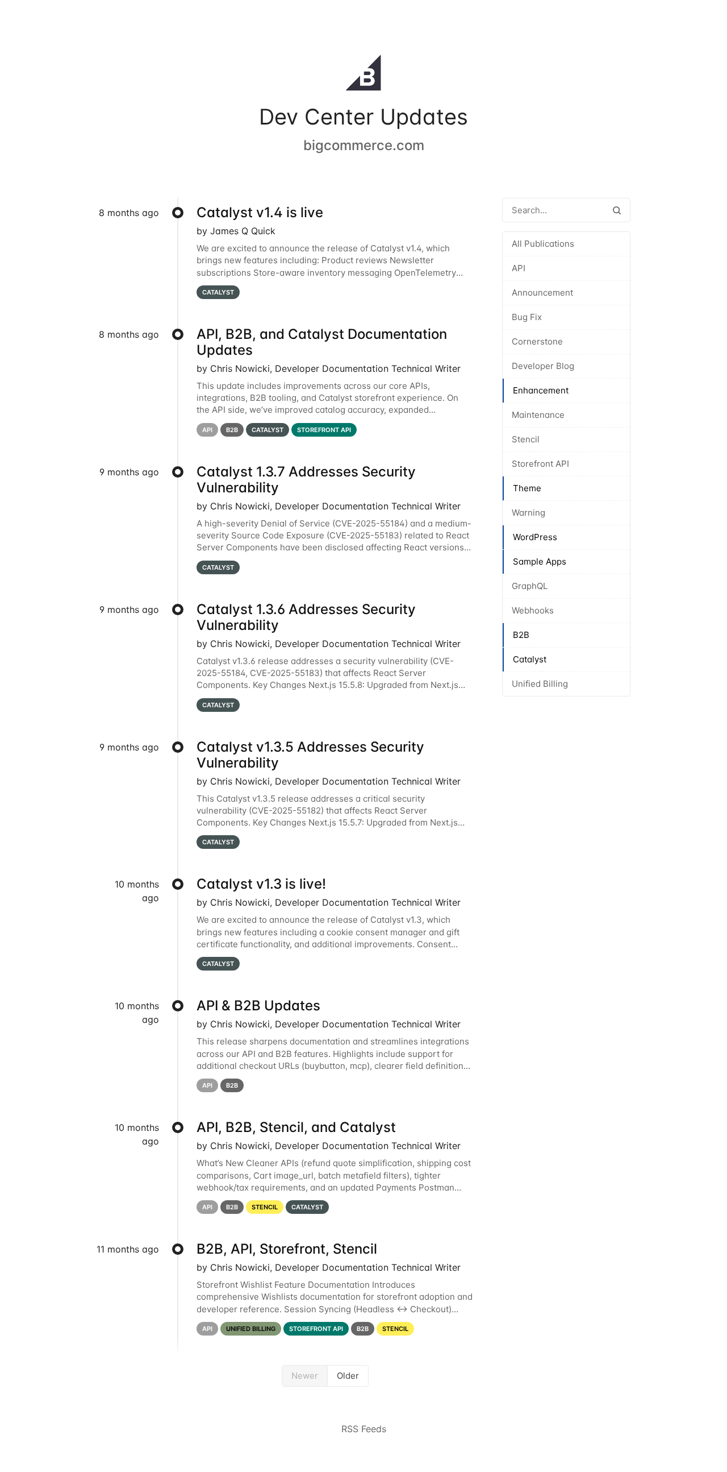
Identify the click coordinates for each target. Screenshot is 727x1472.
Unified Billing (540, 683)
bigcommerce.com (363, 145)
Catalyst (529, 659)
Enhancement (541, 390)
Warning (528, 512)
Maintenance (538, 414)
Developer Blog (543, 365)
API (518, 268)
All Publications (543, 243)
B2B (521, 634)
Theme (527, 488)
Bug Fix (527, 317)
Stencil (526, 439)
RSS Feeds (363, 1428)
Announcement (542, 292)
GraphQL (530, 585)
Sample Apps (539, 561)
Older (348, 1375)
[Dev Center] (363, 75)
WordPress (535, 537)
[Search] (617, 210)
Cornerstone (537, 341)
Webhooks (533, 610)
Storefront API (540, 463)
